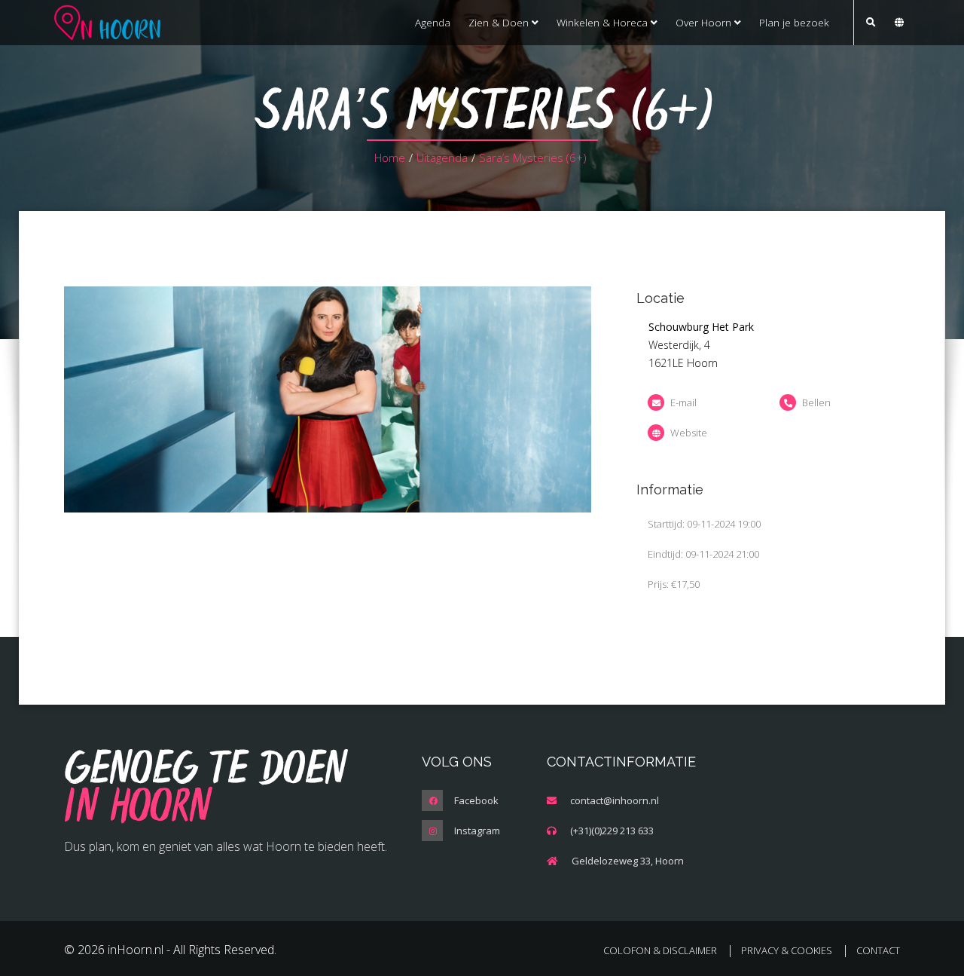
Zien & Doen (500, 22)
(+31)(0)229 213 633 (612, 830)
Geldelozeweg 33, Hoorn (628, 860)
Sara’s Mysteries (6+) (533, 157)
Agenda (432, 22)
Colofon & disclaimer (660, 950)
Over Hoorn (705, 22)
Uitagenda (442, 157)
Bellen (816, 402)
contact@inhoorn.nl (614, 800)
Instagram (477, 830)
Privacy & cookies (786, 950)
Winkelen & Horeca (604, 22)
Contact (878, 950)
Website (688, 432)
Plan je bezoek (794, 22)
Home (389, 157)
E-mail (683, 402)
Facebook (476, 800)
